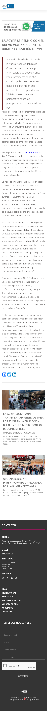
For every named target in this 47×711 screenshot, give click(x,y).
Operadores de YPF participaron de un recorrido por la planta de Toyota (22, 482)
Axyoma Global (34, 699)
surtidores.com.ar (30, 152)
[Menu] (41, 6)
